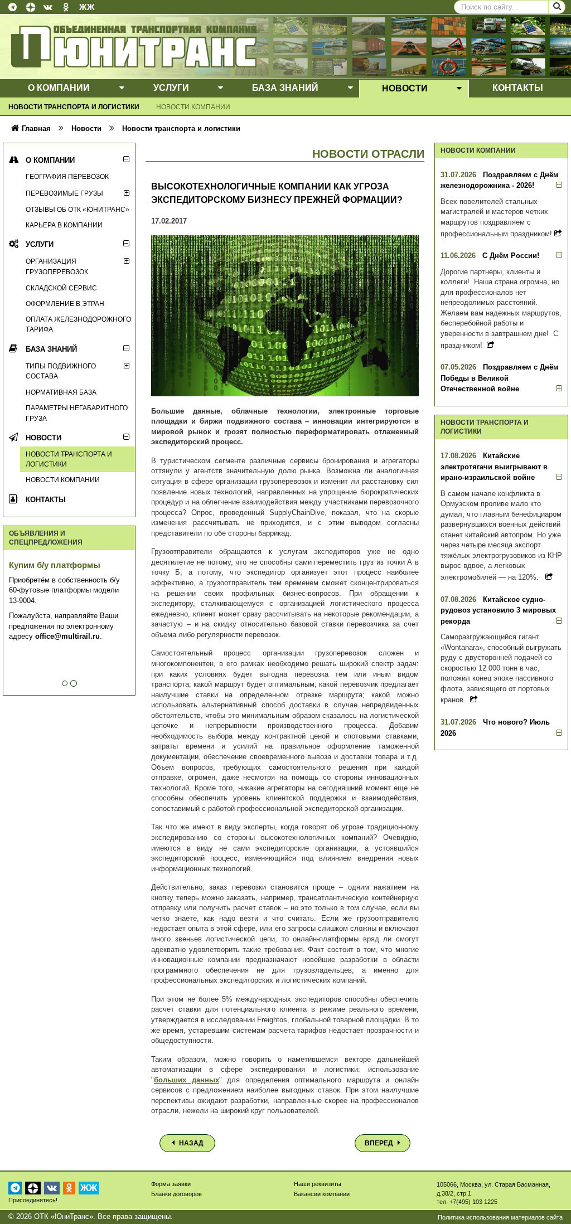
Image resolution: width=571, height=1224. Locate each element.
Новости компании (193, 106)
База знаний (51, 349)
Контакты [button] (517, 88)
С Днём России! (510, 255)
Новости (43, 438)
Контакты (46, 500)
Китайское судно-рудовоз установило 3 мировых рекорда (498, 610)
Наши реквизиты (317, 1184)
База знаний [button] (285, 88)
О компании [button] (59, 88)
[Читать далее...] (558, 233)
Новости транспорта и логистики (73, 106)
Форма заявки (171, 1184)
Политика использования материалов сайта (500, 1217)
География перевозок (67, 176)
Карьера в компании (64, 225)
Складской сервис (61, 288)
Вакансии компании (322, 1194)
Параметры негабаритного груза (77, 412)
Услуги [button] (171, 88)
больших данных (186, 1080)
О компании (50, 160)
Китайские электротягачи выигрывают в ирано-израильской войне (494, 466)
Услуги (40, 244)
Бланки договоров (176, 1194)
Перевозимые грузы (64, 193)
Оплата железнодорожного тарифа (78, 324)
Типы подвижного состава (61, 371)
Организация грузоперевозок (57, 266)
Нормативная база (61, 392)
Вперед (380, 1143)
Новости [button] (405, 88)
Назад (190, 1143)
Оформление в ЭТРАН (65, 303)
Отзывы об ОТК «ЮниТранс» (77, 209)
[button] (122, 88)
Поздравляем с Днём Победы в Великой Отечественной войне (500, 378)
